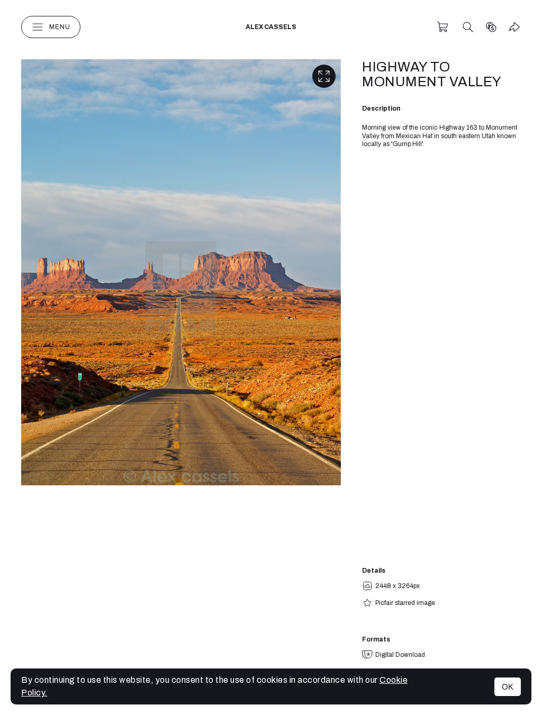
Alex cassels (271, 27)
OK (507, 686)
